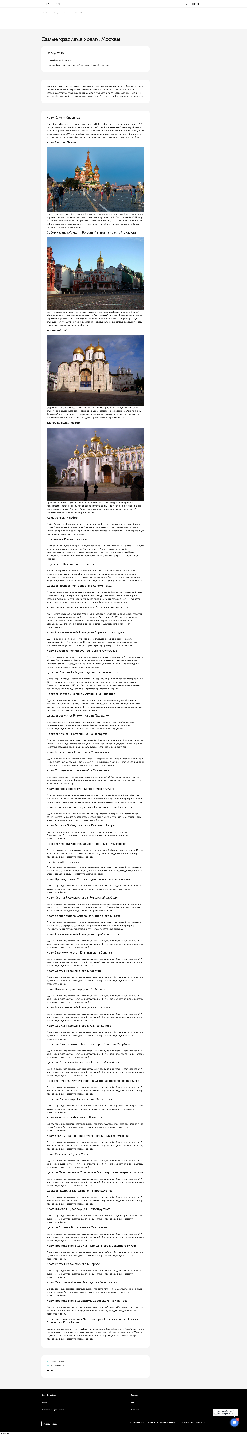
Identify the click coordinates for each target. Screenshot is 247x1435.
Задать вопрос (50, 1424)
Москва (44, 1402)
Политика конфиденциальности (161, 1422)
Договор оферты (137, 1422)
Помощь (134, 1395)
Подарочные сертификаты (52, 1410)
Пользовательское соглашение (193, 1422)
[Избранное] (187, 3)
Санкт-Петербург (48, 1395)
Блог (132, 1402)
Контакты (134, 1410)
